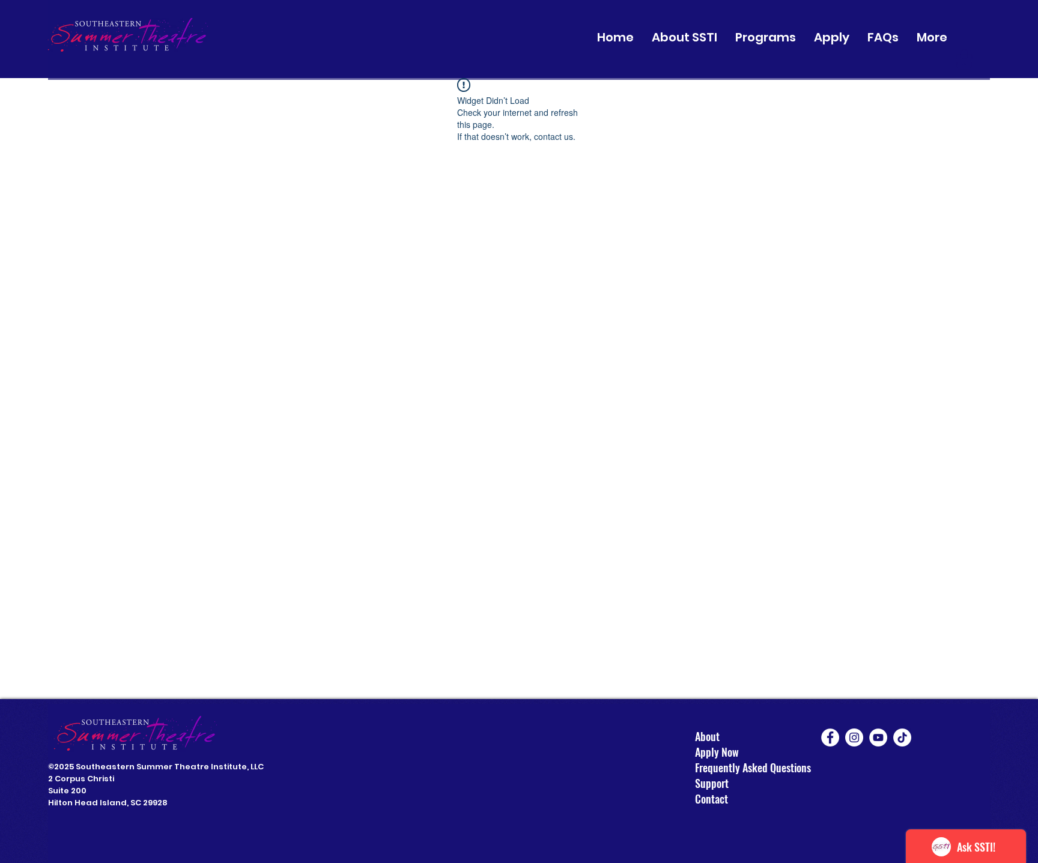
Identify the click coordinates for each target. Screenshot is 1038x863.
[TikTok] (902, 737)
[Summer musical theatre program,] (830, 737)
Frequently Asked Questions (753, 767)
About (707, 736)
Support (712, 783)
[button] (684, 37)
